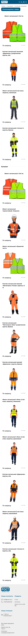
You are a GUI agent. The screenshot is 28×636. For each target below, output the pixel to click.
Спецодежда (10, 6)
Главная (3, 6)
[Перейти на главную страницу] (4, 2)
